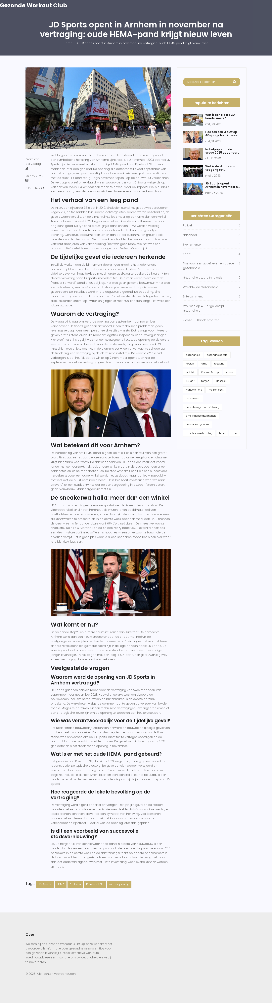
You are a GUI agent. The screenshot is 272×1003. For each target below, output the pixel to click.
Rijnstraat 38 (95, 884)
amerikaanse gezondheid (201, 415)
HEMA (60, 884)
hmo (222, 433)
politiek (190, 372)
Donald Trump (210, 372)
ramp (204, 363)
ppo (234, 433)
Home (68, 43)
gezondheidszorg (217, 355)
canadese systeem (197, 424)
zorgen (205, 381)
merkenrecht (215, 389)
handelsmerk (194, 389)
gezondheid (193, 355)
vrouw (229, 372)
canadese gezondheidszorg (202, 407)
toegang (219, 363)
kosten (190, 363)
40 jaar (190, 381)
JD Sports (45, 884)
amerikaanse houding (199, 433)
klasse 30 (221, 381)
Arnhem (75, 884)
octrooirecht (193, 398)
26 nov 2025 (34, 176)
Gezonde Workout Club (33, 5)
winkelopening (119, 884)
